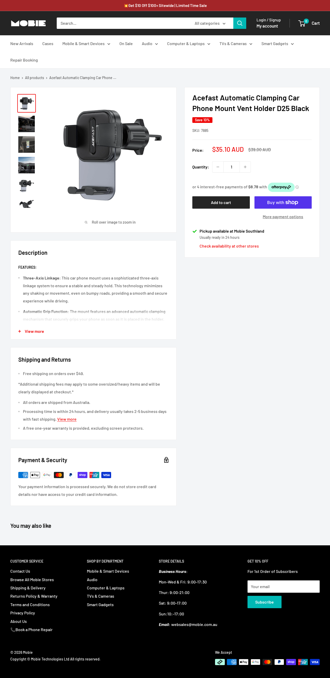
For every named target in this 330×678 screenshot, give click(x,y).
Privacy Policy (22, 612)
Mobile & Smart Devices (83, 43)
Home (15, 77)
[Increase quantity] (245, 167)
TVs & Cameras (233, 43)
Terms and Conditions (30, 604)
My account (267, 25)
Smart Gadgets (274, 43)
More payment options (283, 216)
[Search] (239, 23)
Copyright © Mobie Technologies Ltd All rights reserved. (55, 659)
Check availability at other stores (229, 245)
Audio (147, 43)
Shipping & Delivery (28, 587)
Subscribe (264, 601)
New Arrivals (21, 43)
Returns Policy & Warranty (33, 596)
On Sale (126, 43)
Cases (47, 43)
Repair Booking (24, 59)
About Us (18, 621)
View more (67, 419)
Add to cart (221, 202)
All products (34, 77)
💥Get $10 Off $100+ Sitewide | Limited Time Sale (165, 5)
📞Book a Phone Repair (31, 629)
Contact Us (20, 571)
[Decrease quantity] (217, 167)
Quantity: (200, 166)
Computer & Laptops (186, 43)
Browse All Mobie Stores (32, 579)
